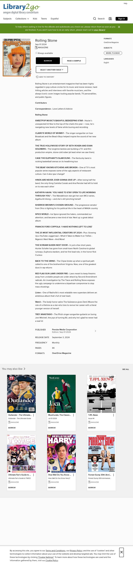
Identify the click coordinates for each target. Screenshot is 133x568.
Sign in (121, 18)
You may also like (12, 369)
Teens (44, 18)
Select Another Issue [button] (51, 70)
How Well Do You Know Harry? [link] (60, 475)
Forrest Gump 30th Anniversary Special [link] (100, 475)
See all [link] (125, 369)
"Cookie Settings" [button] (46, 557)
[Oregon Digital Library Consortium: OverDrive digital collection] (21, 9)
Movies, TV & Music (113, 53)
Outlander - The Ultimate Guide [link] (20, 415)
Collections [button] (21, 18)
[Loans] (110, 19)
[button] (99, 19)
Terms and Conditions (55, 550)
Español (55, 18)
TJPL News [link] (93, 415)
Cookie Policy (52, 560)
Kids (35, 18)
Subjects (7, 18)
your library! (99, 30)
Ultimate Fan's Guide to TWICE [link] (20, 475)
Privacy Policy (76, 550)
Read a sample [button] (74, 61)
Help (125, 4)
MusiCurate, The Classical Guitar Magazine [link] (60, 415)
